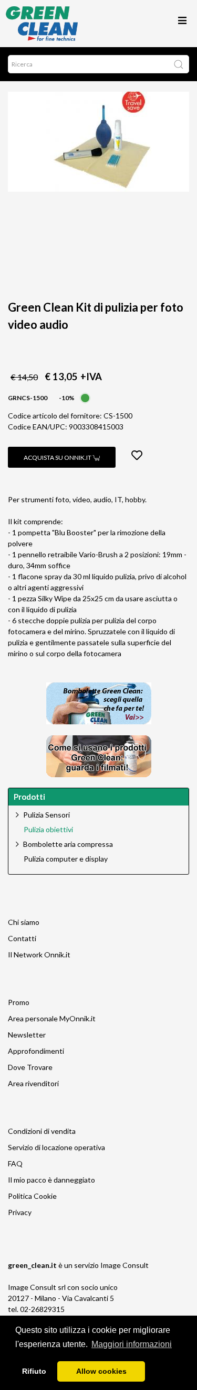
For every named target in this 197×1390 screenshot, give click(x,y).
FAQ (15, 1163)
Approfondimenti (36, 1050)
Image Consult (124, 1265)
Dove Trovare (30, 1067)
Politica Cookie (32, 1196)
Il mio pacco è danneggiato (51, 1179)
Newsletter (27, 1034)
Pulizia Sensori (46, 814)
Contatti (22, 938)
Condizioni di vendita (42, 1131)
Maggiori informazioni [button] (131, 1344)
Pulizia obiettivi (48, 829)
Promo (18, 1002)
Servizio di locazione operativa (56, 1147)
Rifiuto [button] (34, 1371)
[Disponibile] (85, 396)
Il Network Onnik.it (39, 954)
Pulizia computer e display (66, 859)
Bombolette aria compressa (68, 844)
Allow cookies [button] (101, 1371)
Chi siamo (23, 922)
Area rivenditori (33, 1083)
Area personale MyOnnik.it (52, 1018)
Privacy (20, 1212)
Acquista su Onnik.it (58, 457)
